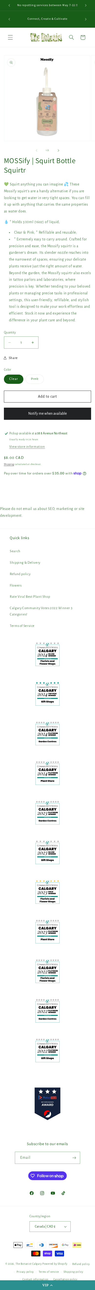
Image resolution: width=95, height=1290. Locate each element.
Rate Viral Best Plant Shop (30, 596)
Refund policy (20, 574)
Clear (13, 379)
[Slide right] (58, 150)
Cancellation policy (65, 1279)
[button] (47, 1285)
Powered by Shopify (54, 1264)
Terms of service (49, 1272)
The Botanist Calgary (29, 1264)
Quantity (10, 332)
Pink (37, 380)
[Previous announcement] (9, 5)
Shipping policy (73, 1272)
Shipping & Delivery (25, 562)
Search (15, 551)
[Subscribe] (74, 1158)
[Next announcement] (85, 5)
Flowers (15, 585)
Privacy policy (25, 1272)
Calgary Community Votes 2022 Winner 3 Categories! (41, 611)
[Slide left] (36, 150)
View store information (27, 446)
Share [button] (13, 358)
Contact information (35, 1279)
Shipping (9, 464)
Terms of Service (22, 626)
